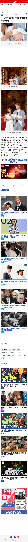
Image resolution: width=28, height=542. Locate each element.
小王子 (20, 185)
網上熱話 (19, 352)
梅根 (3, 185)
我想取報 (14, 540)
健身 (20, 355)
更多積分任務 (21, 528)
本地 (2, 14)
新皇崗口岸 (4, 352)
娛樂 (2, 410)
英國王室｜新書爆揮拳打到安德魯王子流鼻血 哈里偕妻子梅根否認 (14, 306)
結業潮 (19, 349)
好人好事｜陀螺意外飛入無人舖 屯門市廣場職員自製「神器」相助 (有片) (14, 385)
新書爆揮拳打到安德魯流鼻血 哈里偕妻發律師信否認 (14, 282)
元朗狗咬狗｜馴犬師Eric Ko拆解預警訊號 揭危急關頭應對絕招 (13, 431)
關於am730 (21, 540)
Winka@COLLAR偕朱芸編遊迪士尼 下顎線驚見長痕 (14, 408)
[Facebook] (11, 537)
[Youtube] (18, 537)
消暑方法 (14, 355)
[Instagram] (14, 537)
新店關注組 (12, 352)
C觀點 (3, 355)
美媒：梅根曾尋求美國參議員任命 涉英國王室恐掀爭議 (14, 213)
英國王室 (14, 185)
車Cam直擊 (12, 349)
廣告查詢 (6, 540)
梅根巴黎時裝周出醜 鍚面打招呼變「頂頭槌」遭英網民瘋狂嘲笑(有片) (14, 259)
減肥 (25, 355)
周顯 (3, 358)
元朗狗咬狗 (4, 349)
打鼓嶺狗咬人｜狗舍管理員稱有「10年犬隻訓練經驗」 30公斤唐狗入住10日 (14, 478)
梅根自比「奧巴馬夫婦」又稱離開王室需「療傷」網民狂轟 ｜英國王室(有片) (13, 236)
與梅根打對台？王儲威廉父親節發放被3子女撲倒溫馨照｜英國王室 (13, 329)
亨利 (8, 185)
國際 (2, 216)
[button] (2, 1)
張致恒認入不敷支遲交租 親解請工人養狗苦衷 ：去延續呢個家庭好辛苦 (14, 453)
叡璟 (9, 355)
